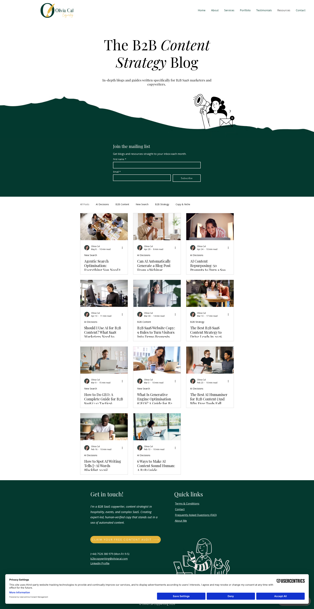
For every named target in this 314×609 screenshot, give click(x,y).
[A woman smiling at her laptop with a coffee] (157, 360)
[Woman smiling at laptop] (210, 226)
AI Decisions (102, 204)
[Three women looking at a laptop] (210, 293)
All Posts (84, 204)
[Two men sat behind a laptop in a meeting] (210, 360)
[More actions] (123, 248)
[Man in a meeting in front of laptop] (157, 226)
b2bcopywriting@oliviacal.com (109, 558)
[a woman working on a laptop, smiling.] (157, 293)
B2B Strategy (162, 204)
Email (117, 171)
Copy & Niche (183, 204)
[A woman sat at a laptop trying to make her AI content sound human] (157, 426)
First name (119, 159)
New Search (142, 204)
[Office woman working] (104, 293)
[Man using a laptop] (104, 426)
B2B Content (122, 204)
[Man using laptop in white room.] (104, 360)
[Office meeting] (104, 226)
